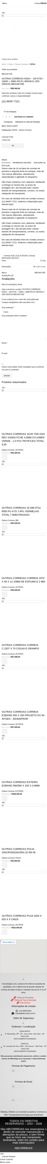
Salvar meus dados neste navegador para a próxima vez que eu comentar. (23, 368)
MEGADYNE (7, 74)
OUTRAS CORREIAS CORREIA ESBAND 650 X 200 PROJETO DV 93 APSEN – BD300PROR (23, 715)
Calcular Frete (7, 137)
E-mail (5, 353)
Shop (10, 64)
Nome (5, 343)
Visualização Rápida (17, 457)
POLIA (18, 858)
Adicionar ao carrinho (23, 117)
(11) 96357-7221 (11, 101)
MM (16, 520)
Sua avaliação (8, 307)
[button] (4, 457)
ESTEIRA (19, 791)
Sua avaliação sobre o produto (15, 316)
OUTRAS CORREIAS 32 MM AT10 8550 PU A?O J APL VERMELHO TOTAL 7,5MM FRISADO (21, 511)
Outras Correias (21, 64)
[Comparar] (11, 457)
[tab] (6, 163)
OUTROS (19, 450)
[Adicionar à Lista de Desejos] (23, 457)
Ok (13, 145)
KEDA (32, 64)
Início (4, 64)
